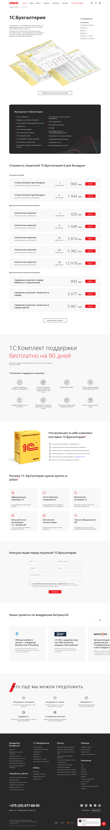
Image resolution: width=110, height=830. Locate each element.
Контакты (65, 3)
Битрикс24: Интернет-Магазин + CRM (66, 752)
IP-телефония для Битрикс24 (17, 763)
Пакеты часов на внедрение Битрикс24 (17, 766)
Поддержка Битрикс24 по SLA (17, 758)
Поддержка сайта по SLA (16, 787)
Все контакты (85, 810)
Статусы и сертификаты (87, 779)
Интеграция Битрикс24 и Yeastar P (66, 772)
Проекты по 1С (37, 779)
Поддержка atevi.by (86, 747)
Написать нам (96, 810)
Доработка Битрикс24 (15, 756)
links (81, 805)
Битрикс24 (12, 749)
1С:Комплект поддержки (64, 767)
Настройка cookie (13, 823)
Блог (82, 767)
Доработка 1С (83, 30)
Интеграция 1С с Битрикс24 (87, 38)
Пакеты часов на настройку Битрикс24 (64, 756)
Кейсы (32, 3)
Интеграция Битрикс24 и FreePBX (66, 774)
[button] (99, 620)
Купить (90, 184)
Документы (84, 784)
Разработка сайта (14, 780)
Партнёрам (84, 774)
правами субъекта (62, 583)
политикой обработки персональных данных (44, 583)
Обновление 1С (84, 28)
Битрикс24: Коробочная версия (66, 747)
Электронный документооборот (90, 786)
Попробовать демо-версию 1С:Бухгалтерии (55, 93)
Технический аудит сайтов (16, 789)
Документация (85, 752)
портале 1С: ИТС (80, 457)
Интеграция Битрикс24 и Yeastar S (66, 770)
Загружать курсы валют (67, 387)
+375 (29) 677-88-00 (77, 3)
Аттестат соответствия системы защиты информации (23, 821)
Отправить (55, 592)
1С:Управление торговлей (87, 25)
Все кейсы (36, 772)
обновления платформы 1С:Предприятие (19, 388)
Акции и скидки (85, 781)
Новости (83, 769)
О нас (82, 764)
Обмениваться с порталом (43, 405)
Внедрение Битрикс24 (39, 774)
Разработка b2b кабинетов (16, 785)
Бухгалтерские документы (88, 754)
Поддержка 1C (23, 716)
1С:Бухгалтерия (84, 22)
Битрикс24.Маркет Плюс (16, 761)
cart (92, 3)
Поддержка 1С (83, 33)
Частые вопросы (85, 749)
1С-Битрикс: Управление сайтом (18, 777)
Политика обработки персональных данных (20, 820)
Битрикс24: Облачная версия (65, 749)
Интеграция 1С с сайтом (86, 36)
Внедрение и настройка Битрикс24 (16, 752)
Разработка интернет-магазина (18, 782)
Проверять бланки (17, 405)
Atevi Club (83, 772)
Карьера (83, 776)
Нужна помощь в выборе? (55, 320)
